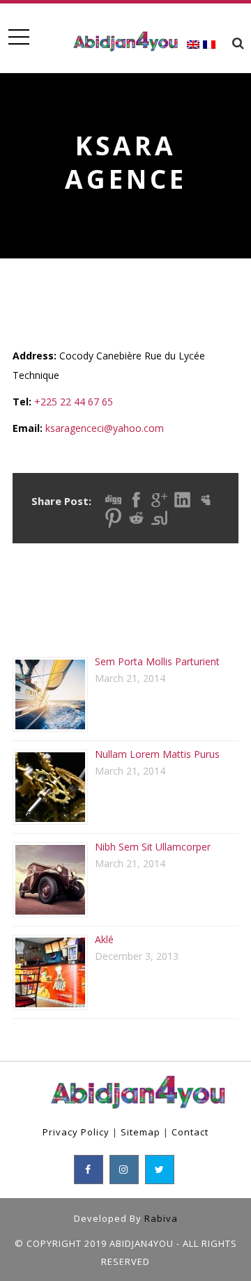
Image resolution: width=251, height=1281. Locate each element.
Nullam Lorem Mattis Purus (157, 754)
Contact (190, 1132)
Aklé (104, 939)
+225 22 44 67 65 (73, 401)
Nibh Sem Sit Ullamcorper (153, 846)
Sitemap (140, 1132)
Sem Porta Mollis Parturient (157, 661)
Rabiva (161, 1218)
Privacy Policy (76, 1132)
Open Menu (18, 37)
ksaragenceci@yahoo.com (104, 428)
